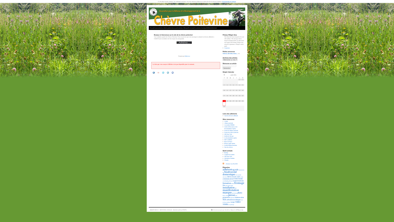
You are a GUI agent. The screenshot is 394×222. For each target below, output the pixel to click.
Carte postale (238, 175)
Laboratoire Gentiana (229, 158)
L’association (157, 28)
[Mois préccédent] (224, 75)
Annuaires (197, 28)
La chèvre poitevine (167, 28)
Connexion (227, 48)
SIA (224, 199)
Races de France (228, 141)
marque (227, 192)
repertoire (232, 197)
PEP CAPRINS (228, 139)
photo (239, 192)
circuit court (236, 176)
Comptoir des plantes (229, 154)
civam (241, 177)
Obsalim (226, 160)
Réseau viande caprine (229, 143)
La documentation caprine (230, 138)
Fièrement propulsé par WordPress (221, 210)
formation (227, 183)
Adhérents (209, 28)
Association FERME (229, 125)
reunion (237, 197)
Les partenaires (177, 28)
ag (233, 169)
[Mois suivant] (242, 75)
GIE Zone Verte (228, 134)
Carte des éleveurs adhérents (231, 115)
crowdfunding (226, 181)
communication (228, 178)
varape (232, 202)
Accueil (152, 28)
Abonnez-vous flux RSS (232, 164)
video (238, 201)
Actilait (226, 121)
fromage (239, 183)
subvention (230, 199)
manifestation (231, 190)
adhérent (227, 169)
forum (232, 183)
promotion (226, 197)
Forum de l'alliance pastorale (231, 130)
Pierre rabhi (225, 195)
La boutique (203, 28)
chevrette (225, 177)
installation (228, 187)
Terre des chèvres (228, 147)
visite (225, 204)
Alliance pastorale (228, 123)
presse (231, 195)
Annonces (191, 28)
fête (224, 185)
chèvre (229, 176)
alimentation (241, 170)
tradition (228, 202)
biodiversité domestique (230, 173)
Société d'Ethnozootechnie (230, 145)
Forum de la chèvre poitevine (231, 132)
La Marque (185, 28)
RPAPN (184, 210)
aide (236, 169)
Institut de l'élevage (229, 136)
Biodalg (226, 152)
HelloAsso (187, 56)
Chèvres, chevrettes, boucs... (230, 53)
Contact (214, 28)
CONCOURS (238, 178)
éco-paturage (231, 204)
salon (242, 197)
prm (236, 195)
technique (237, 199)
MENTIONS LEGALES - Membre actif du (171, 210)
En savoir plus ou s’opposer (229, 1)
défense (230, 181)
